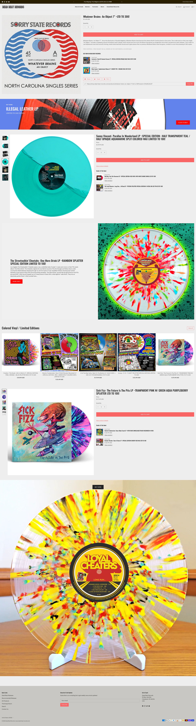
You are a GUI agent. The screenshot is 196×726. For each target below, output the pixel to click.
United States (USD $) (188, 1)
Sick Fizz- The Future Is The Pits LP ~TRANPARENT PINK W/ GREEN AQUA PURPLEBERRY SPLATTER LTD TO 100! (175, 374)
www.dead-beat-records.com (23, 721)
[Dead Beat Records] (13, 7)
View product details (102, 166)
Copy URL (190, 84)
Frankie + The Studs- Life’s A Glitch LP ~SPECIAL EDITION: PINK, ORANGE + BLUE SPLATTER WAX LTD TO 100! (21, 374)
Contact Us (5, 709)
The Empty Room (7, 704)
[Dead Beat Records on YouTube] (9, 2)
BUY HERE (98, 487)
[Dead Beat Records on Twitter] (7, 2)
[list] (41, 54)
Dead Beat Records (10, 721)
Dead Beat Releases (7, 695)
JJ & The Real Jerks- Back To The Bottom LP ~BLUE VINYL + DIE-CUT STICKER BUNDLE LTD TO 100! (98, 374)
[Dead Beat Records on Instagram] (5, 2)
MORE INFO (16, 281)
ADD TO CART (138, 34)
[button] (87, 7)
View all (190, 328)
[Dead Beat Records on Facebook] (2, 2)
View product (95, 63)
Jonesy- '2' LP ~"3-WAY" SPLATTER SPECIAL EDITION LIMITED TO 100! (136, 374)
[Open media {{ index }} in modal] (41, 54)
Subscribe (64, 705)
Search (4, 706)
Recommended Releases (9, 698)
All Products (5, 701)
